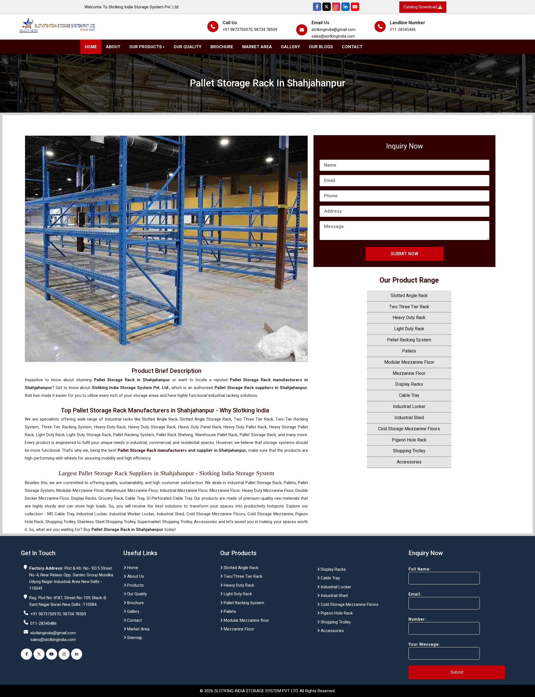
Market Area (257, 46)
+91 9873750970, (238, 29)
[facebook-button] (26, 654)
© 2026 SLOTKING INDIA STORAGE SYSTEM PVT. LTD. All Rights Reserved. (267, 690)
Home (91, 46)
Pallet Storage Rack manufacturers (152, 450)
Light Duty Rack (409, 328)
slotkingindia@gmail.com (334, 29)
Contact (352, 46)
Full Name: (419, 569)
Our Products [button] (145, 46)
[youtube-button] (51, 654)
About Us (135, 576)
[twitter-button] (39, 654)
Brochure (221, 46)
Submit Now (404, 253)
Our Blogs (321, 46)
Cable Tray (409, 395)
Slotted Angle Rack (409, 295)
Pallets (409, 351)
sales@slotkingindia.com (333, 36)
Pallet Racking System (409, 340)
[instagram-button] (64, 654)
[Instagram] (336, 7)
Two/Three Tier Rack (242, 576)
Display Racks (409, 384)
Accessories (409, 462)
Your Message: (424, 644)
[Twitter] (326, 7)
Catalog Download (420, 6)
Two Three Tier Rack (409, 306)
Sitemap (134, 637)
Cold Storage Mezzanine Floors (409, 428)
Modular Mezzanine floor (246, 620)
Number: (417, 619)
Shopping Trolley (409, 450)
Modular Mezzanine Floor (409, 362)
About (113, 46)
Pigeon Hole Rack (409, 440)
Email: (415, 594)
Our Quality (187, 46)
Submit (457, 672)
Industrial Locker (409, 406)
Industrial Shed (409, 417)
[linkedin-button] (76, 654)
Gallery (290, 46)
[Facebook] (317, 7)
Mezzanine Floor (409, 373)
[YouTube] (355, 7)
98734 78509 (265, 29)
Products (135, 585)
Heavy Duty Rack (409, 317)
